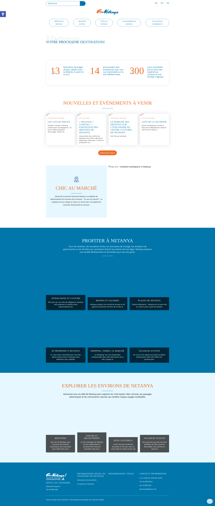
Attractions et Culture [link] (65, 298)
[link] (3, 14)
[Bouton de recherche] (83, 3)
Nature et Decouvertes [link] (92, 437)
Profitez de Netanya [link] (58, 22)
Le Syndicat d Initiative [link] (85, 484)
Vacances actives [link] (82, 22)
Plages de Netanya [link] (149, 300)
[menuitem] (156, 3)
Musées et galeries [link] (107, 300)
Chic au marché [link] (76, 188)
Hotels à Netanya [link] (104, 22)
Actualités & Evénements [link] (157, 22)
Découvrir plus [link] (107, 152)
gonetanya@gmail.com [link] (147, 489)
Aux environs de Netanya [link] (129, 22)
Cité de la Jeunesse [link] (154, 122)
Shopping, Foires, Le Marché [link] (107, 351)
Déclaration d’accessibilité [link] (87, 480)
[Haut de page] (210, 501)
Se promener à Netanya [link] (66, 351)
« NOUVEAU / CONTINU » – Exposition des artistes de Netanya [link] (88, 127)
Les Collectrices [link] (59, 122)
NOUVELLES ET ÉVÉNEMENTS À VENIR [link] (107, 103)
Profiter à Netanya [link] (107, 240)
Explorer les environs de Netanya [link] (107, 385)
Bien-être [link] (60, 438)
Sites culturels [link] (123, 440)
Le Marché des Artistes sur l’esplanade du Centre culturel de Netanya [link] (121, 127)
